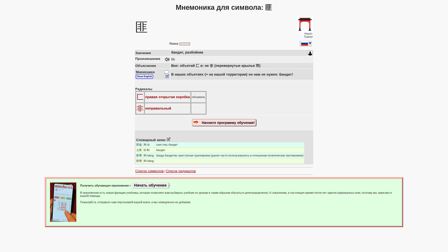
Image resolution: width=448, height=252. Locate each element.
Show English (144, 76)
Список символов (149, 171)
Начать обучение (150, 185)
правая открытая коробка (167, 97)
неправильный (158, 108)
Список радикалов (181, 171)
